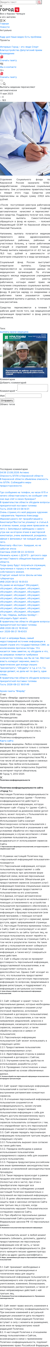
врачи (13, 331)
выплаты (4, 331)
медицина (22, 331)
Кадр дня (5, 36)
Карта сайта (6, 740)
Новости (5, 27)
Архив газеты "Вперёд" (12, 691)
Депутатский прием (31, 50)
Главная (4, 23)
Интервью (6, 46)
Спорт (35, 46)
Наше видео (18, 36)
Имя (2, 395)
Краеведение (7, 53)
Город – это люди (22, 46)
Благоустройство (10, 50)
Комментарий (8, 390)
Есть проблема (33, 36)
